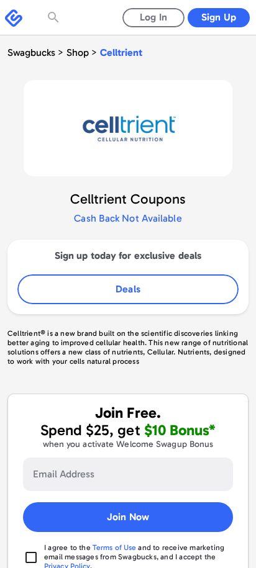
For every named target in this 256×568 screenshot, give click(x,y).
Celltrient (121, 52)
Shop (77, 52)
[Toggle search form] (54, 17)
